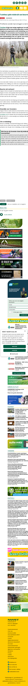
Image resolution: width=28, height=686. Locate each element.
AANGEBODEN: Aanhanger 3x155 (16, 389)
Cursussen (10, 636)
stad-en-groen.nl (9, 679)
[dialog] (14, 343)
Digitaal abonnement (13, 640)
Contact (10, 638)
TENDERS (11, 451)
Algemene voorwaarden (14, 649)
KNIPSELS (11, 498)
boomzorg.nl (18, 679)
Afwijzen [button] (14, 350)
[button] (14, 354)
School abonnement (13, 645)
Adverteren (11, 656)
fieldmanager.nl (9, 677)
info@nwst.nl (13, 662)
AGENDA (11, 407)
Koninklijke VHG (4, 114)
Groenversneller (12, 633)
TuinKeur (3, 27)
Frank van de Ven (4, 20)
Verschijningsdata (12, 658)
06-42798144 (13, 667)
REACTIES (3, 208)
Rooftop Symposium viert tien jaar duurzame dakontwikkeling (21, 429)
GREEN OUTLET (13, 387)
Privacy (9, 653)
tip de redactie (8, 214)
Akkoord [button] (14, 346)
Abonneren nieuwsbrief (14, 642)
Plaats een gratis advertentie (15, 393)
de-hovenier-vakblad (15, 669)
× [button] (24, 331)
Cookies (10, 654)
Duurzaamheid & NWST (14, 634)
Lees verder (14, 343)
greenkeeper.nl (18, 677)
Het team (10, 643)
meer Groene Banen (19, 373)
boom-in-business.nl (19, 681)
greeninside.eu (11, 683)
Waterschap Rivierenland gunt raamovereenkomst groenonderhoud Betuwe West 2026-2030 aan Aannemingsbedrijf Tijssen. (17, 466)
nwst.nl (18, 683)
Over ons (10, 631)
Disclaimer (10, 651)
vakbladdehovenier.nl (7, 681)
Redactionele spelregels (14, 647)
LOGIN (3, 204)
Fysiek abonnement (13, 629)
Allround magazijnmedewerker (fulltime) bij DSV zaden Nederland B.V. (21, 326)
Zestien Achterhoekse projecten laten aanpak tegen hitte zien (21, 582)
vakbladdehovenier (14, 671)
